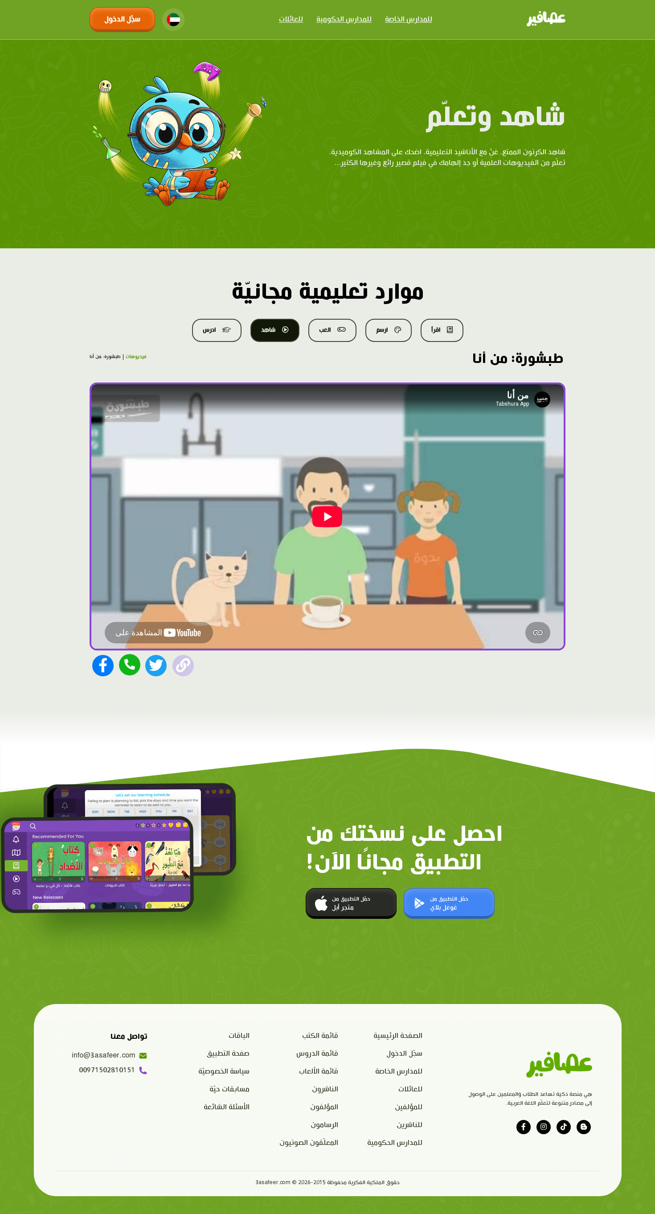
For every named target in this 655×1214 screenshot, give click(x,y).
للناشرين (409, 1125)
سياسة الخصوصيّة (224, 1071)
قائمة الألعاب (318, 1071)
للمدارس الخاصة (408, 19)
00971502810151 (107, 1070)
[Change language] (173, 19)
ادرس (209, 329)
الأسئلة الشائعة (227, 1107)
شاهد (268, 329)
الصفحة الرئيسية (397, 1036)
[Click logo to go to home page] (546, 19)
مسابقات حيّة (229, 1089)
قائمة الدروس (317, 1053)
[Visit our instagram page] (543, 1127)
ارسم (382, 329)
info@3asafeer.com (103, 1055)
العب (325, 329)
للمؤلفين (408, 1107)
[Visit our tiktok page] (564, 1127)
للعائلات (291, 19)
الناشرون (325, 1089)
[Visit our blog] (584, 1127)
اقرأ (435, 329)
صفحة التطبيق (228, 1053)
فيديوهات (136, 356)
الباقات (239, 1036)
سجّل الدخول (122, 19)
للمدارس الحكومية (344, 19)
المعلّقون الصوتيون (308, 1143)
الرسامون (324, 1125)
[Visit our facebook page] (523, 1127)
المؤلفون (324, 1107)
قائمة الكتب (320, 1036)
